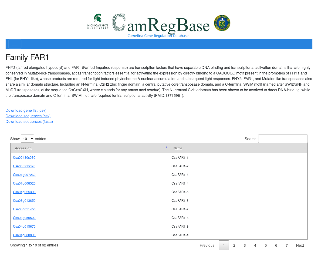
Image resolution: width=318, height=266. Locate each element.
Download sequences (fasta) (29, 121)
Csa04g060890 (24, 234)
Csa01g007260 (24, 174)
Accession (23, 148)
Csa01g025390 (24, 191)
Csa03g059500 (24, 217)
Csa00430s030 (24, 157)
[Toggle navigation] (14, 44)
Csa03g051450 (24, 209)
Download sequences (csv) (28, 115)
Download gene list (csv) (26, 110)
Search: (251, 138)
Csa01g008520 (24, 183)
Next (300, 245)
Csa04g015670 (24, 226)
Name (177, 148)
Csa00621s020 (24, 166)
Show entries (28, 138)
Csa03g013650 (24, 200)
